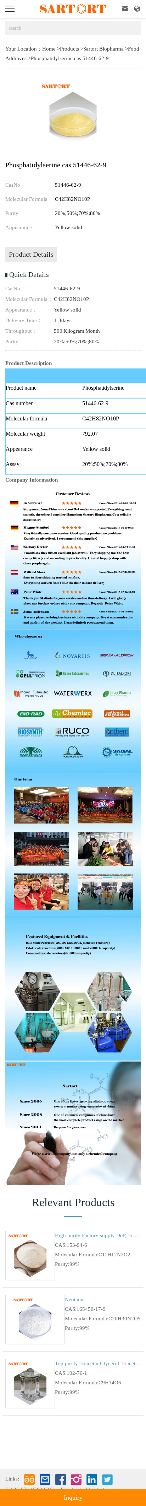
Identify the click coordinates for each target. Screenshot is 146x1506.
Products (69, 49)
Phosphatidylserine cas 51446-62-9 (70, 58)
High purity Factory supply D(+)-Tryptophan (98, 1235)
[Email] (45, 1479)
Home (49, 49)
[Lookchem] (29, 1479)
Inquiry (73, 1497)
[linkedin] (91, 1479)
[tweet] (107, 1479)
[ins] (76, 1479)
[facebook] (60, 1479)
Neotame (75, 1299)
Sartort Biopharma (103, 49)
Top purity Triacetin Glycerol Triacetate (98, 1363)
